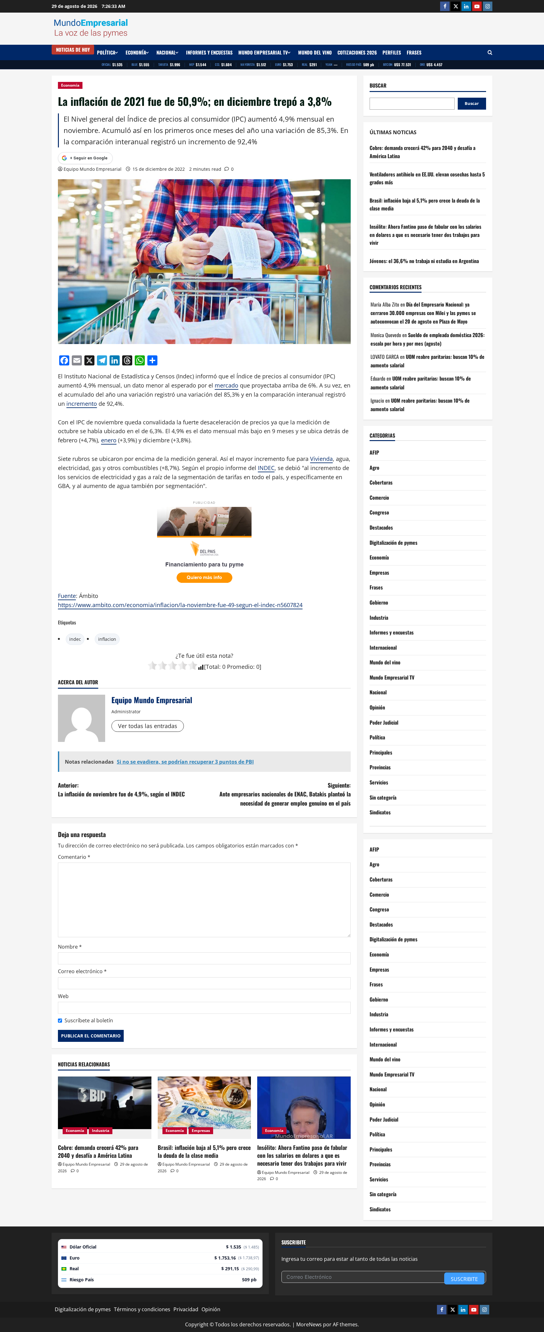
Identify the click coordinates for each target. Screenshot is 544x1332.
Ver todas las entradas (147, 726)
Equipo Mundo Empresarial (93, 169)
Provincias (380, 767)
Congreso (379, 512)
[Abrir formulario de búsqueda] (490, 52)
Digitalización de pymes (393, 542)
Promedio (240, 666)
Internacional (383, 647)
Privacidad (185, 1309)
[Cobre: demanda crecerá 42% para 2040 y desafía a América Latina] (104, 1108)
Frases (414, 52)
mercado (226, 385)
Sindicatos (380, 812)
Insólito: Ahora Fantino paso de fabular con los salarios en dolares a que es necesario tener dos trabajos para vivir (302, 1155)
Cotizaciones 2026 (357, 52)
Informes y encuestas (209, 52)
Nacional (166, 52)
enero (108, 440)
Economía (136, 52)
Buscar (378, 85)
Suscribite (464, 1279)
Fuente (67, 596)
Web (63, 996)
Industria (100, 1130)
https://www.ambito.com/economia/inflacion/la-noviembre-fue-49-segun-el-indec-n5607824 (180, 605)
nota (225, 655)
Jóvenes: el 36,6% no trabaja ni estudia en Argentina (424, 261)
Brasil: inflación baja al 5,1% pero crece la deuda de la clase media (204, 1151)
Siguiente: (285, 794)
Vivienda (321, 458)
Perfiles (391, 52)
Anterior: (121, 789)
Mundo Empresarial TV (263, 52)
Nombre (70, 946)
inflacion (107, 639)
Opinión (377, 707)
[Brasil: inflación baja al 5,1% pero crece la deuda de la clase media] (204, 1108)
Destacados (381, 527)
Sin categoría (383, 797)
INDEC (266, 468)
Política (106, 52)
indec (75, 639)
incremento (81, 403)
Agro (374, 467)
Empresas (201, 1130)
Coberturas (381, 482)
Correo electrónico (82, 971)
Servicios (379, 782)
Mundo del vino (315, 52)
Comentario (74, 856)
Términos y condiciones (142, 1309)
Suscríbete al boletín (89, 1020)
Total (212, 666)
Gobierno (379, 602)
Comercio (379, 497)
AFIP (374, 452)
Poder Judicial (384, 722)
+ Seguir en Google (88, 158)
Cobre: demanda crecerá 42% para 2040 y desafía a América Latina (98, 1151)
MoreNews (309, 1324)
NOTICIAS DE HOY (73, 49)
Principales (381, 752)
